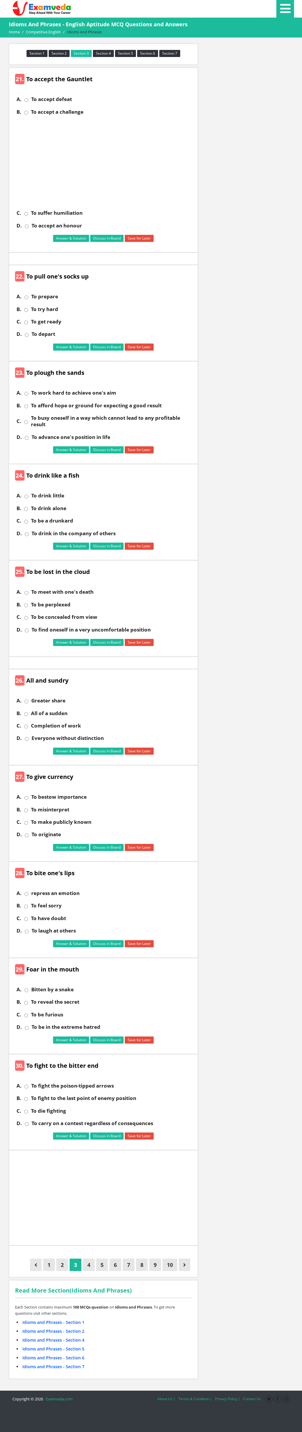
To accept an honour (57, 225)
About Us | (166, 1398)
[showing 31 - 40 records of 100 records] (184, 1265)
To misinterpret (50, 809)
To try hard (44, 309)
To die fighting (48, 1111)
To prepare (44, 296)
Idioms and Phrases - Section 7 (53, 1366)
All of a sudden (49, 713)
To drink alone (48, 508)
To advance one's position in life (71, 437)
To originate (46, 834)
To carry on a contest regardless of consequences (92, 1123)
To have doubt (48, 918)
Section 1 (37, 53)
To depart (43, 334)
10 (170, 1264)
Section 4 (103, 53)
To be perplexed (50, 604)
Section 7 (169, 53)
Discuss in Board (107, 238)
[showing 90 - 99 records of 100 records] (36, 1265)
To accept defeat (51, 99)
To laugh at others (54, 930)
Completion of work (56, 725)
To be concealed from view (64, 617)
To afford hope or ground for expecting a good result (96, 405)
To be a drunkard (52, 521)
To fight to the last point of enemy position (83, 1098)
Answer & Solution (71, 238)
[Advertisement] (106, 162)
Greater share (48, 700)
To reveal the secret (55, 1002)
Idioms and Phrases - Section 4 (53, 1340)
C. (19, 213)
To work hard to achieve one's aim (73, 393)
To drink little (47, 495)
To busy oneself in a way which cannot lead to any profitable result (105, 421)
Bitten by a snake (52, 989)
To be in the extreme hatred (66, 1027)
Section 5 (125, 53)
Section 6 (147, 53)
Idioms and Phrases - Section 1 (53, 1322)
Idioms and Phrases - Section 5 (53, 1349)
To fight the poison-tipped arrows (72, 1086)
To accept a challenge (57, 112)
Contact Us (252, 1398)
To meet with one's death (62, 592)
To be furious (47, 1014)
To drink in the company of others (74, 533)
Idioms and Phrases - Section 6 (53, 1358)
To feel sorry (46, 905)
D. (19, 225)
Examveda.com (58, 1399)
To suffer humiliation (57, 213)
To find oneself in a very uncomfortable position (91, 629)
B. (19, 112)
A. (19, 99)
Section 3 (81, 53)
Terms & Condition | (195, 1398)
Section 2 (59, 53)
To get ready (46, 321)
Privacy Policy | (227, 1398)
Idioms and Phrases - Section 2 (53, 1331)
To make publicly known (61, 822)
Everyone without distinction (68, 738)
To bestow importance (59, 797)
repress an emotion (55, 893)
